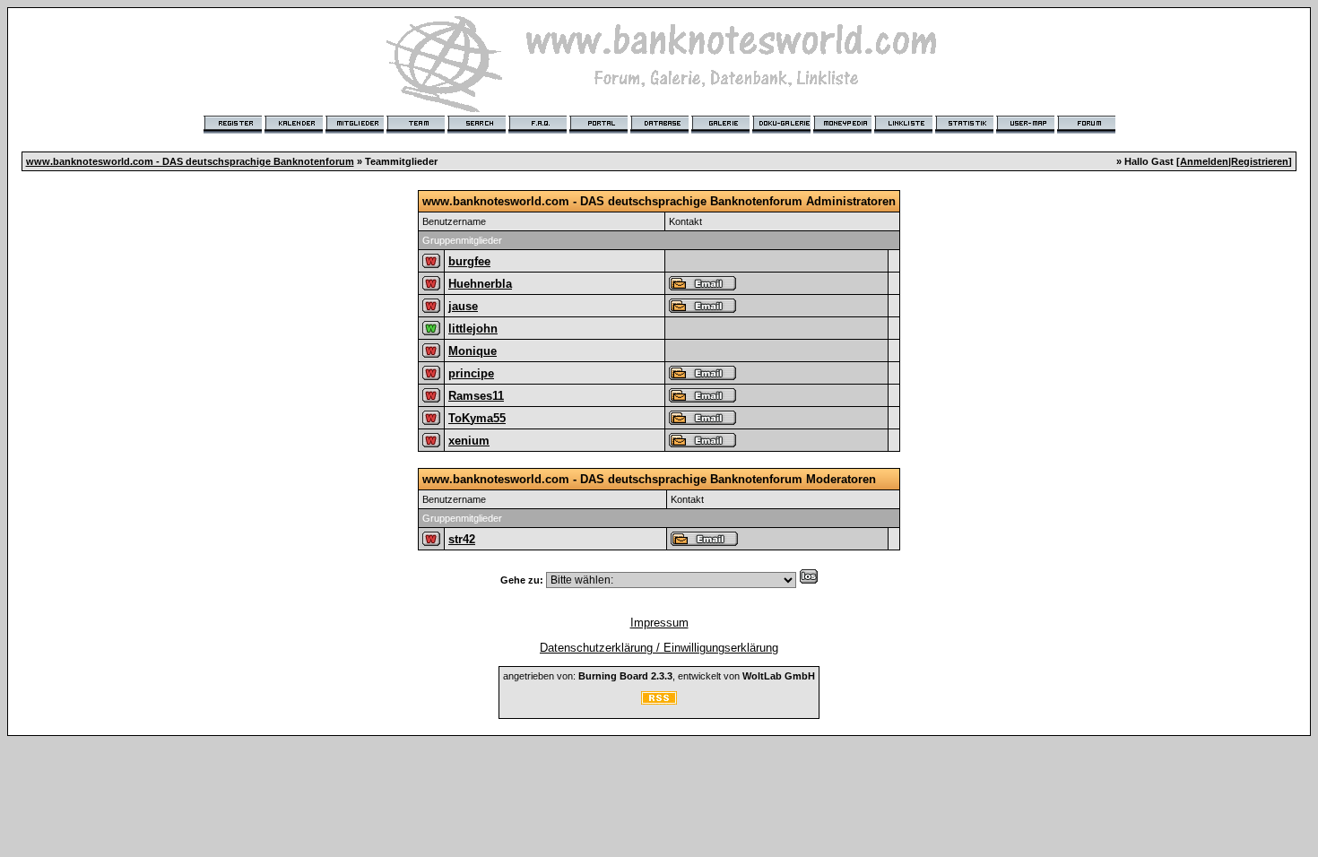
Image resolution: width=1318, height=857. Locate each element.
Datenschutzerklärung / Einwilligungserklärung (659, 647)
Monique (472, 351)
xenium (469, 440)
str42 (461, 539)
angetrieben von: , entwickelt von (659, 676)
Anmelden (1204, 161)
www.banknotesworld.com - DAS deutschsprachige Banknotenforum (190, 161)
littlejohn (473, 328)
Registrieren (1259, 161)
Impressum (659, 622)
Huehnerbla (480, 283)
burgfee (469, 261)
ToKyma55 (477, 418)
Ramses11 (476, 396)
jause (463, 306)
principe (471, 373)
